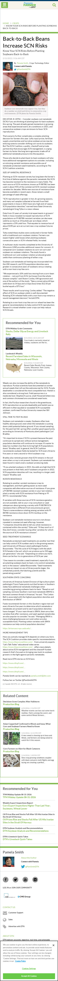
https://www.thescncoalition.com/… (18, 642)
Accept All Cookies (29, 976)
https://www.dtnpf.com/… (14, 663)
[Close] (53, 945)
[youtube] (25, 879)
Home (6, 23)
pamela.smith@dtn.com (41, 676)
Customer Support (15, 913)
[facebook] (5, 879)
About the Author (29, 858)
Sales (10, 920)
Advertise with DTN (16, 926)
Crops (15, 23)
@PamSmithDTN (23, 69)
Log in (6, 888)
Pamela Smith (23, 63)
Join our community (21, 888)
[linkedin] (35, 879)
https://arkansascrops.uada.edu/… (17, 629)
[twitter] (15, 879)
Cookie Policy (20, 961)
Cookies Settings (29, 969)
